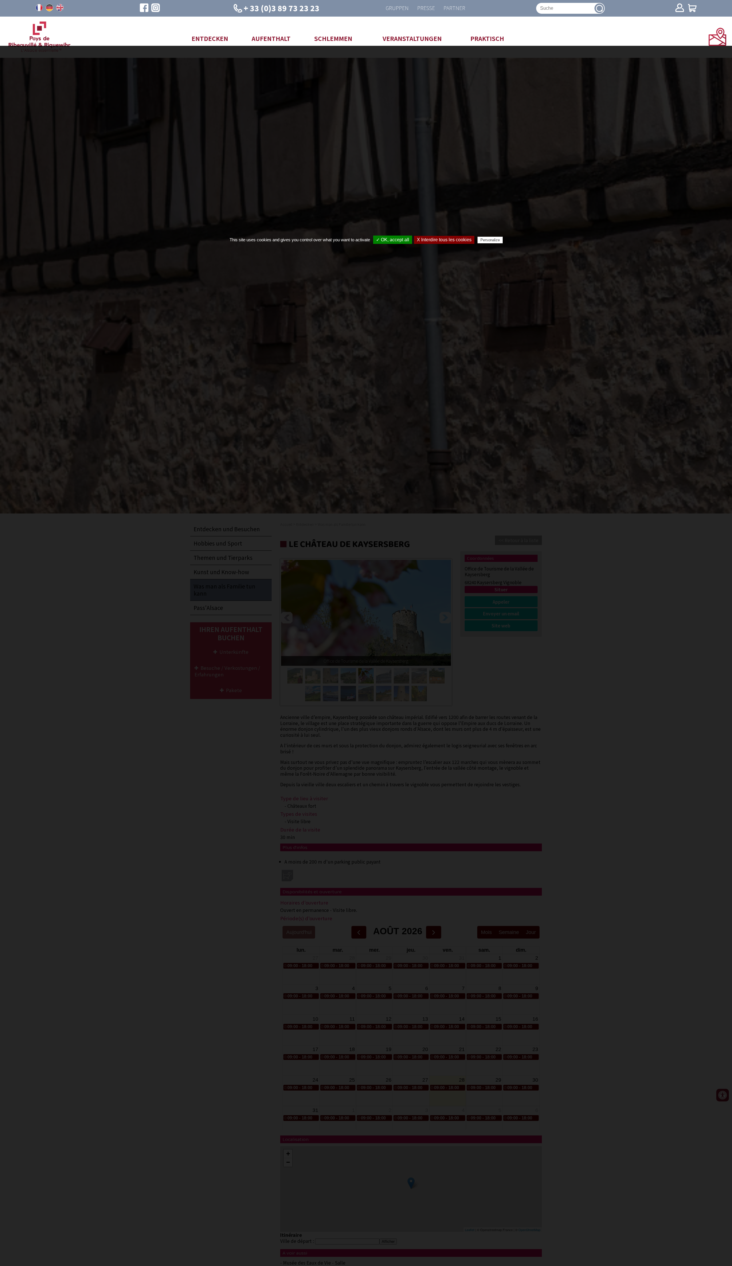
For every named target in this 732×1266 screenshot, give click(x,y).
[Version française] (39, 7)
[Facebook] (144, 8)
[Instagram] (155, 8)
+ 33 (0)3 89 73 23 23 (281, 8)
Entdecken (210, 38)
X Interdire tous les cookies (444, 239)
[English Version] (59, 7)
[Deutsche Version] (49, 7)
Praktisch (487, 38)
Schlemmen (333, 38)
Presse (426, 8)
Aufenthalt (271, 38)
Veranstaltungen (412, 38)
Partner (454, 8)
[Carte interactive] (717, 43)
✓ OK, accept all (392, 239)
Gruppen (397, 8)
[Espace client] (679, 8)
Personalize (490, 240)
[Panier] (692, 8)
